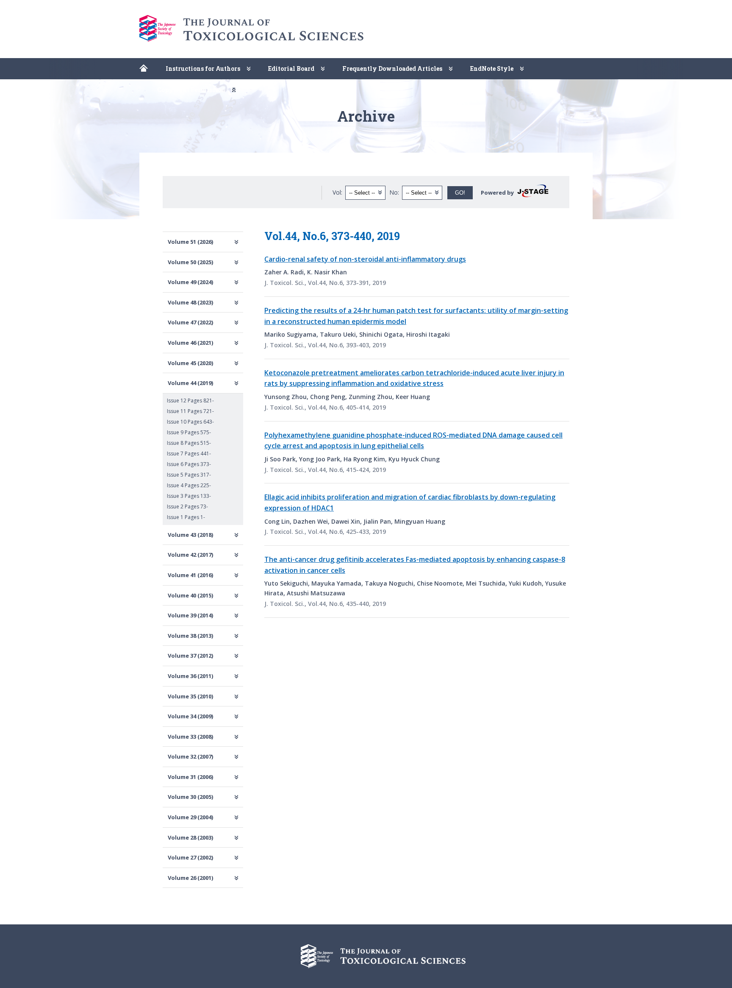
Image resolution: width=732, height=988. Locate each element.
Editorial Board (291, 68)
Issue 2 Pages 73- (187, 506)
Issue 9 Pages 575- (189, 432)
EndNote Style (491, 68)
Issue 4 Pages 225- (189, 485)
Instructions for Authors (203, 68)
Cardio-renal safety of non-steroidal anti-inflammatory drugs (365, 259)
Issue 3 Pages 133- (189, 496)
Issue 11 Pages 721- (190, 411)
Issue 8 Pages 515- (189, 443)
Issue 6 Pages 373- (189, 464)
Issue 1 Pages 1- (186, 517)
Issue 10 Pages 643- (190, 421)
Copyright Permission (191, 90)
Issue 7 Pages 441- (189, 453)
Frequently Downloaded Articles (392, 68)
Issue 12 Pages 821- (190, 400)
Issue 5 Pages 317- (189, 474)
